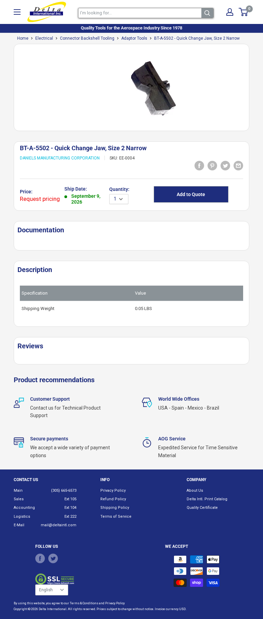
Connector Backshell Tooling (87, 38)
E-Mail (19, 525)
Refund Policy (113, 499)
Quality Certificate (202, 507)
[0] (243, 12)
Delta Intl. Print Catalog (207, 499)
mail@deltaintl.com (58, 525)
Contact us (26, 479)
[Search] (207, 13)
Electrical (44, 38)
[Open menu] (17, 12)
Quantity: (119, 189)
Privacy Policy (113, 490)
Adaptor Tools (134, 38)
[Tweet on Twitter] (225, 165)
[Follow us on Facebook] (40, 558)
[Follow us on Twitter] (53, 558)
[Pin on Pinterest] (212, 165)
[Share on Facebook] (199, 165)
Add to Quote (191, 194)
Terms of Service (116, 516)
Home (22, 38)
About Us (195, 490)
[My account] (229, 12)
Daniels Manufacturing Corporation (60, 158)
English (46, 590)
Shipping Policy (114, 507)
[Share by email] (238, 165)
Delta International (52, 609)
